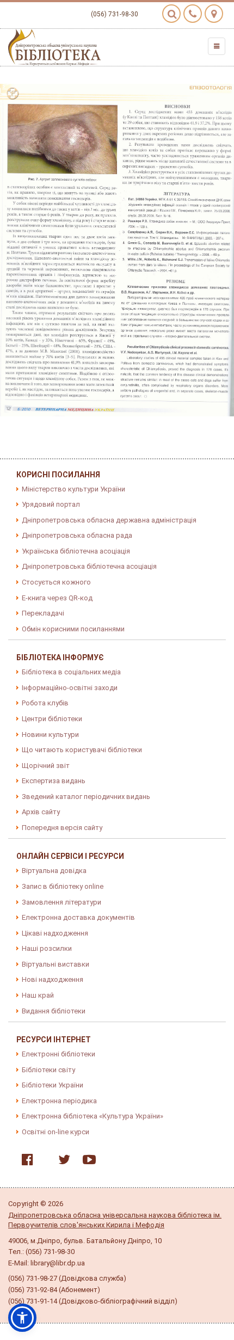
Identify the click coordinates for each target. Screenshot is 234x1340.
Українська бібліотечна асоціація (76, 551)
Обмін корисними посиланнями (73, 629)
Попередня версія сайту (62, 827)
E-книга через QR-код (57, 598)
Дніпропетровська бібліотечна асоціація (89, 566)
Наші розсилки (47, 948)
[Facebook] (24, 1162)
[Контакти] (192, 13)
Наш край (38, 995)
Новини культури (50, 734)
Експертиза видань (53, 781)
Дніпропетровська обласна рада (77, 535)
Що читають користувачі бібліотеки (82, 750)
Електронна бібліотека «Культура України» (92, 1116)
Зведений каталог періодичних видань (86, 796)
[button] (22, 1317)
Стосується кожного (56, 582)
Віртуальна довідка (54, 870)
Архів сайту (41, 812)
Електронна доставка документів (78, 917)
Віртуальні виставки (55, 964)
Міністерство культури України (73, 489)
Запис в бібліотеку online (62, 886)
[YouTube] (86, 1162)
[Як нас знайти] (214, 13)
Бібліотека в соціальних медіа (71, 672)
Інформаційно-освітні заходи (70, 688)
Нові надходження (52, 979)
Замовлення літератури (61, 902)
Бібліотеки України (52, 1085)
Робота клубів (45, 703)
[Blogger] (43, 1162)
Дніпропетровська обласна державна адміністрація (109, 520)
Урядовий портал (51, 504)
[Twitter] (61, 1162)
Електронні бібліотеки (58, 1054)
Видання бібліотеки (53, 1011)
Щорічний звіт (46, 765)
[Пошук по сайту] (171, 13)
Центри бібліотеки (52, 719)
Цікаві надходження (55, 933)
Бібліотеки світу (48, 1070)
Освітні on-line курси (55, 1132)
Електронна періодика (59, 1101)
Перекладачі (43, 613)
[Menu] (216, 46)
